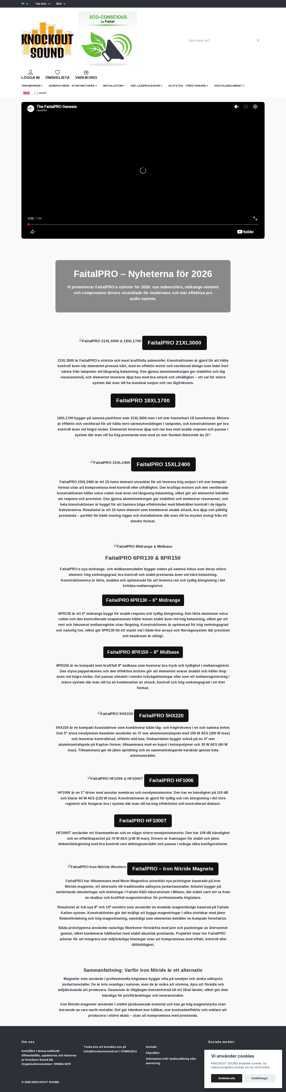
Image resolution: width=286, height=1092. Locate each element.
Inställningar (260, 1078)
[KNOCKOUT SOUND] (60, 42)
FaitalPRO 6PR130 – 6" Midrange (143, 603)
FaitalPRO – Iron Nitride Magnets (172, 872)
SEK (59, 3)
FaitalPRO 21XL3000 (174, 346)
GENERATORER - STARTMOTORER (72, 88)
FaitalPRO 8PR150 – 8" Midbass (143, 655)
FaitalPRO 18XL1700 (143, 404)
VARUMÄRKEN (31, 88)
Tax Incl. (41, 3)
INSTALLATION (112, 88)
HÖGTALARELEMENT (228, 88)
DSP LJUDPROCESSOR (145, 88)
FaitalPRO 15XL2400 (163, 467)
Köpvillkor (153, 1056)
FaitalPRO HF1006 (171, 783)
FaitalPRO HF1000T (143, 824)
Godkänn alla (226, 1078)
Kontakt (151, 1050)
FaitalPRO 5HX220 (161, 719)
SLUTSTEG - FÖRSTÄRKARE (187, 88)
